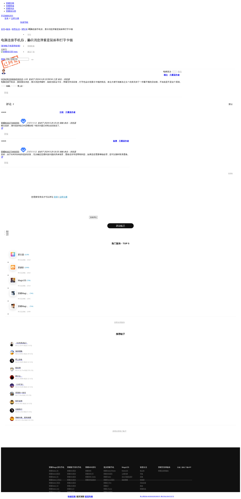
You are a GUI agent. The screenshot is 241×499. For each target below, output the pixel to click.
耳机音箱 (143, 483)
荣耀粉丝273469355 (10, 123)
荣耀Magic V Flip (54, 492)
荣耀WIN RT (89, 474)
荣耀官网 (10, 3)
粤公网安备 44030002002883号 (150, 496)
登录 (7, 18)
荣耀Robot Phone (110, 471)
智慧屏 (142, 480)
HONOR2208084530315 (12, 79)
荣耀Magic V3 (53, 486)
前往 (180, 72)
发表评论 (93, 217)
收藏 (8, 86)
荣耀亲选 (10, 8)
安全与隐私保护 (127, 477)
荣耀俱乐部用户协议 (74, 494)
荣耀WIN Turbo (90, 477)
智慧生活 (16, 29)
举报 (6, 93)
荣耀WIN (88, 471)
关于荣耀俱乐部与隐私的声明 (91, 494)
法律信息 (112, 494)
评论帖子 (120, 226)
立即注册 (15, 18)
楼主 (166, 75)
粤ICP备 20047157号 (167, 496)
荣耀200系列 (71, 483)
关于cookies (105, 494)
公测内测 (125, 474)
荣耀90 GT (70, 489)
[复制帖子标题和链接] (10, 46)
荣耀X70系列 (108, 492)
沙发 (62, 112)
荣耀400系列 (71, 477)
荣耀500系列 (71, 474)
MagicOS (125, 471)
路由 (141, 486)
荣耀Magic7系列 (54, 483)
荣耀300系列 (71, 480)
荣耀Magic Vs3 (54, 489)
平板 (141, 474)
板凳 (115, 141)
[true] (32, 59)
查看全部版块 (119, 322)
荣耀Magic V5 (53, 477)
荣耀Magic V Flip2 (55, 480)
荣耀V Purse (108, 489)
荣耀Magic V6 (53, 471)
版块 (8, 29)
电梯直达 (167, 72)
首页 (29, 29)
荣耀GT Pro (107, 483)
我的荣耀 (125, 480)
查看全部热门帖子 (119, 431)
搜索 (3, 59)
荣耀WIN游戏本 (90, 480)
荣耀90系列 (71, 492)
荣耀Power (107, 477)
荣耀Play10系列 (109, 480)
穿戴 (141, 477)
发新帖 (230, 173)
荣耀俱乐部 (11, 11)
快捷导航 (24, 22)
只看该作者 (175, 75)
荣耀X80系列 (108, 474)
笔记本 (24, 29)
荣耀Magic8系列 (54, 474)
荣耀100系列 (71, 486)
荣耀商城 (10, 6)
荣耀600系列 (71, 471)
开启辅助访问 (7, 16)
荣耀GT (106, 486)
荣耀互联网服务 (163, 471)
